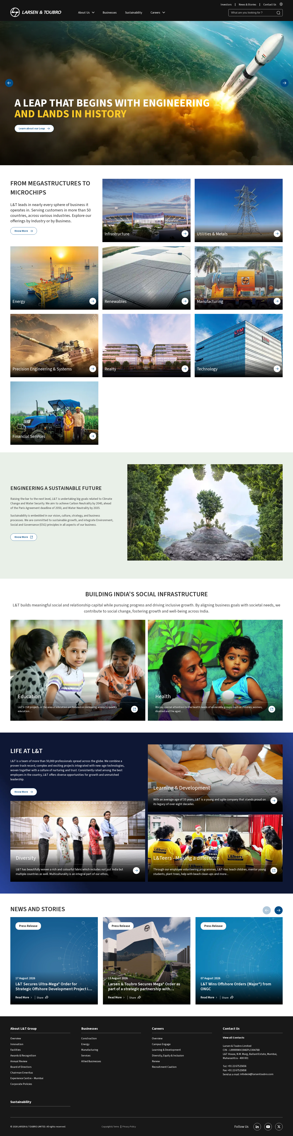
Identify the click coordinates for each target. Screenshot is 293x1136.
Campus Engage (161, 1044)
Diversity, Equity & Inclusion (168, 1055)
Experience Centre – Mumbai (26, 1078)
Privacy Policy (129, 1126)
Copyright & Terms (110, 1126)
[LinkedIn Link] (257, 1126)
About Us (84, 12)
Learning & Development (166, 1050)
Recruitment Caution (164, 1067)
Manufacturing (89, 1050)
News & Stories (247, 4)
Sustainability (133, 12)
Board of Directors (21, 1067)
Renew (156, 1061)
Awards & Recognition (23, 1055)
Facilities (15, 1050)
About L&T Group (23, 1028)
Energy (85, 1044)
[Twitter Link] (279, 1126)
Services (86, 1055)
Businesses (110, 12)
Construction (89, 1038)
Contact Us (269, 4)
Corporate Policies (21, 1084)
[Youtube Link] (268, 1126)
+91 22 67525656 (237, 1066)
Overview (15, 1038)
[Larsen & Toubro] (35, 13)
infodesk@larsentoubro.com (256, 1074)
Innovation (16, 1044)
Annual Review (18, 1061)
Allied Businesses (91, 1061)
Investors (226, 4)
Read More (22, 997)
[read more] (281, 5)
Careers (155, 12)
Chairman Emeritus (21, 1073)
